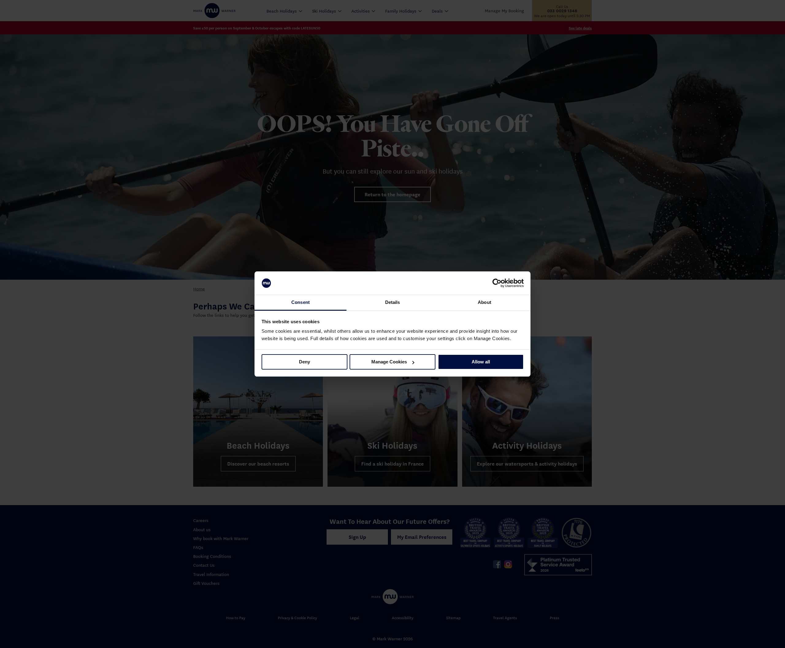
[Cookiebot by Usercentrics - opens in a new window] (497, 283)
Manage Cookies (389, 361)
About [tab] (484, 302)
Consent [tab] (300, 302)
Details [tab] (392, 302)
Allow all (481, 361)
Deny (304, 361)
